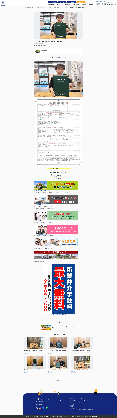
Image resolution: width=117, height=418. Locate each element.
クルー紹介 (59, 4)
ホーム (59, 398)
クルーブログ (76, 4)
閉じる (94, 416)
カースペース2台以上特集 (83, 400)
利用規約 (59, 405)
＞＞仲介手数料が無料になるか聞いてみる (42, 234)
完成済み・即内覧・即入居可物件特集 (86, 409)
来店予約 (81, 2)
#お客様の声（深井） (43, 45)
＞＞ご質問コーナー (38, 220)
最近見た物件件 (111, 5)
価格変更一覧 (81, 405)
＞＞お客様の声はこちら (39, 246)
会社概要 (91, 4)
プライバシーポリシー (62, 402)
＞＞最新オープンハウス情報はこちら (41, 259)
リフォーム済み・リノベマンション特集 (86, 407)
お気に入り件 (111, 2)
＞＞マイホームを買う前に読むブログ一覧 (42, 190)
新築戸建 (80, 398)
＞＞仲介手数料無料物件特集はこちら (58, 314)
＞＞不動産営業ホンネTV (39, 204)
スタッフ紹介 (72, 400)
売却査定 (72, 2)
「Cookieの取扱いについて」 (79, 416)
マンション (73, 405)
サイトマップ (60, 407)
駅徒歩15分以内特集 (83, 402)
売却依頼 (84, 4)
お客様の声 (67, 4)
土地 (72, 406)
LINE (63, 2)
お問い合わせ (53, 2)
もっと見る (58, 377)
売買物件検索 (51, 4)
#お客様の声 (36, 45)
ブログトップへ (58, 380)
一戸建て (72, 404)
